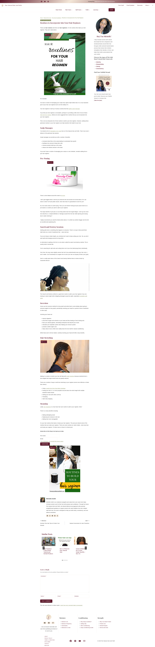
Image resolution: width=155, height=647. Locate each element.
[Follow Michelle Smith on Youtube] (52, 516)
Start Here (59, 10)
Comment (43, 576)
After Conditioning (85, 625)
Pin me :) (48, 34)
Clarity (98, 66)
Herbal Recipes (103, 625)
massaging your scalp (55, 131)
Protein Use (103, 623)
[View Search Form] (153, 5)
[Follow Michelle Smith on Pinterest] (55, 516)
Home (41, 17)
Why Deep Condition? (86, 621)
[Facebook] (41, 1)
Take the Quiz (98, 100)
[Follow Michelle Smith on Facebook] (47, 516)
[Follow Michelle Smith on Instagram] (50, 516)
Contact (47, 643)
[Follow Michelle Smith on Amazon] (57, 516)
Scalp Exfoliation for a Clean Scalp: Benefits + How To (81, 551)
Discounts (139, 5)
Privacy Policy (48, 638)
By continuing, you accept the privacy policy (52, 441)
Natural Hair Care (47, 17)
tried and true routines (45, 114)
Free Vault (121, 5)
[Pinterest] (48, 1)
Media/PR (47, 645)
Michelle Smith (51, 498)
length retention (70, 376)
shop (111, 9)
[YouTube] (44, 1)
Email (41, 438)
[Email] (84, 641)
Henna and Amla (104, 627)
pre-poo (63, 195)
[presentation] (48, 541)
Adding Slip (83, 623)
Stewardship (100, 64)
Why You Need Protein (105, 621)
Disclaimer (47, 641)
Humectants (65, 625)
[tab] (62, 560)
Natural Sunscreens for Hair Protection (79, 522)
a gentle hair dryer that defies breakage (55, 388)
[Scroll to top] (152, 642)
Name (43, 596)
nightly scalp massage (74, 108)
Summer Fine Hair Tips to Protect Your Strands (50, 523)
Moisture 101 (65, 621)
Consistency (100, 68)
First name (43, 435)
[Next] (86, 547)
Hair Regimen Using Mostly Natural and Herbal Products (48, 551)
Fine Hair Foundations (56, 17)
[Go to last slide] (44, 547)
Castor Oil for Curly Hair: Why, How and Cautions (105, 1)
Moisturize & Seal (66, 627)
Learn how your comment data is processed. (71, 605)
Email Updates (130, 5)
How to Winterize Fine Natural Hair (65, 550)
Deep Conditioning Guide (87, 627)
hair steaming (47, 406)
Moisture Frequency (67, 623)
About (46, 636)
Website (76, 596)
